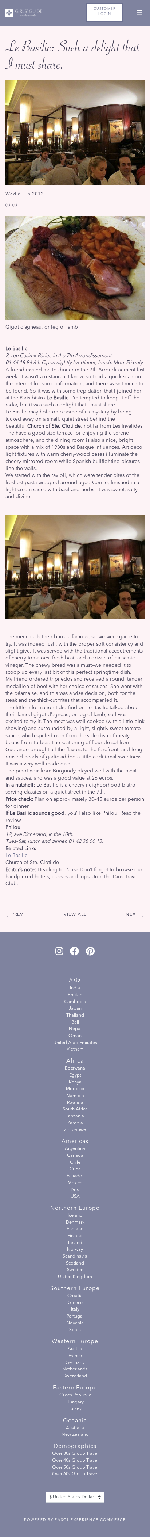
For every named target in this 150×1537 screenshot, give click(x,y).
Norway (75, 1249)
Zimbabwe (75, 1130)
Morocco (75, 1089)
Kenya (75, 1082)
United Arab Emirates (75, 1043)
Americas (75, 1141)
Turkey (75, 1409)
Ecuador (75, 1176)
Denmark (75, 1222)
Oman (75, 1036)
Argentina (75, 1149)
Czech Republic (75, 1395)
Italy (75, 1309)
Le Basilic (16, 855)
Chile (75, 1163)
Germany (75, 1363)
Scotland (75, 1263)
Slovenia (75, 1323)
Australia (75, 1428)
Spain (75, 1330)
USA (75, 1196)
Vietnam (75, 1049)
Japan (75, 1008)
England (75, 1229)
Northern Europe (75, 1208)
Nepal (75, 1029)
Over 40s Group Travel (75, 1460)
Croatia (75, 1296)
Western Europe (75, 1342)
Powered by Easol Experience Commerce (75, 1520)
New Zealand (75, 1435)
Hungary (75, 1402)
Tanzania (75, 1116)
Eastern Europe (75, 1388)
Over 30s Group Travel (75, 1454)
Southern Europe (75, 1289)
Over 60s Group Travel (75, 1474)
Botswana (75, 1068)
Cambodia (75, 1002)
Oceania (75, 1421)
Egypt (75, 1075)
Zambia (75, 1123)
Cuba (75, 1169)
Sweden (75, 1270)
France (75, 1356)
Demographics (75, 1446)
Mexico (75, 1183)
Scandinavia (75, 1256)
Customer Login (105, 11)
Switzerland (75, 1376)
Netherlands (75, 1369)
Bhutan (75, 995)
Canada (75, 1156)
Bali (75, 1022)
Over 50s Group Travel (75, 1467)
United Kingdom (75, 1277)
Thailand (75, 1015)
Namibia (75, 1096)
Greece (75, 1303)
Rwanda (75, 1103)
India (75, 988)
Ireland (75, 1243)
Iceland (75, 1215)
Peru (75, 1190)
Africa (75, 1061)
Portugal (75, 1316)
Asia (75, 981)
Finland (75, 1236)
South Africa (75, 1109)
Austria (75, 1349)
